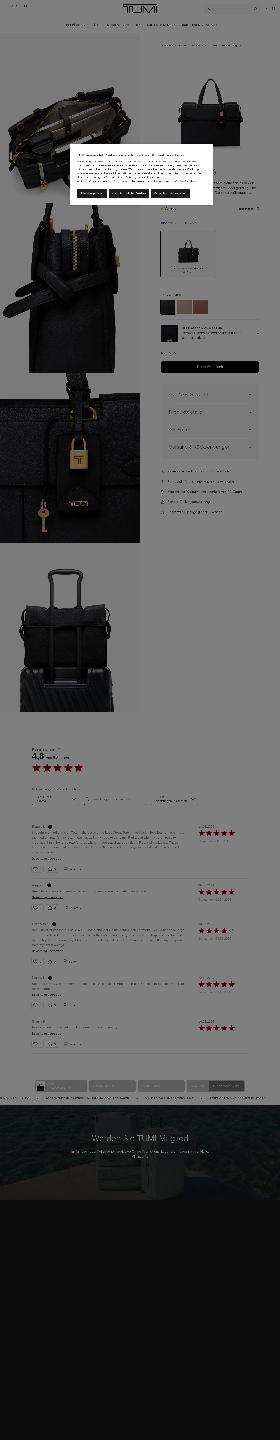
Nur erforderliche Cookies (129, 193)
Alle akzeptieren (92, 193)
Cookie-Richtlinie (185, 181)
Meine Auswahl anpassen (170, 193)
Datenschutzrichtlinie (145, 181)
